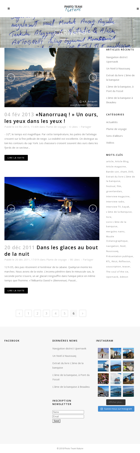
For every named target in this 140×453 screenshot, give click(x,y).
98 (75, 259)
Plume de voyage (56, 126)
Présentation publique (119, 256)
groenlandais (114, 191)
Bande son (112, 171)
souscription (113, 266)
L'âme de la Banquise (119, 211)
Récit (114, 261)
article (110, 161)
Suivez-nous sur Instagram (118, 408)
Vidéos (110, 142)
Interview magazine (118, 196)
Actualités (112, 122)
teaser (126, 266)
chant (123, 171)
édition (124, 276)
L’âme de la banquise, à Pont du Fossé (71, 377)
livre (108, 216)
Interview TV (113, 206)
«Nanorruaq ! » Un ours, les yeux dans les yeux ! (51, 117)
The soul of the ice (117, 271)
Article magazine (116, 166)
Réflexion (124, 261)
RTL (108, 261)
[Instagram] (106, 357)
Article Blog (121, 161)
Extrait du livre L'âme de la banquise (120, 179)
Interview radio (115, 201)
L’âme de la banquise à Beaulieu (71, 386)
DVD (130, 171)
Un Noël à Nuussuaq (118, 68)
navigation (112, 246)
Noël (123, 246)
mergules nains (115, 231)
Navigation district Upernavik (69, 348)
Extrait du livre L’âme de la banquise (67, 365)
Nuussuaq (112, 251)
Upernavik (112, 276)
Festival (110, 186)
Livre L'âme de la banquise (116, 224)
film (119, 186)
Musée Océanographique (117, 238)
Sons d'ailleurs (114, 135)
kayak (125, 206)
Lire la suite (16, 157)
